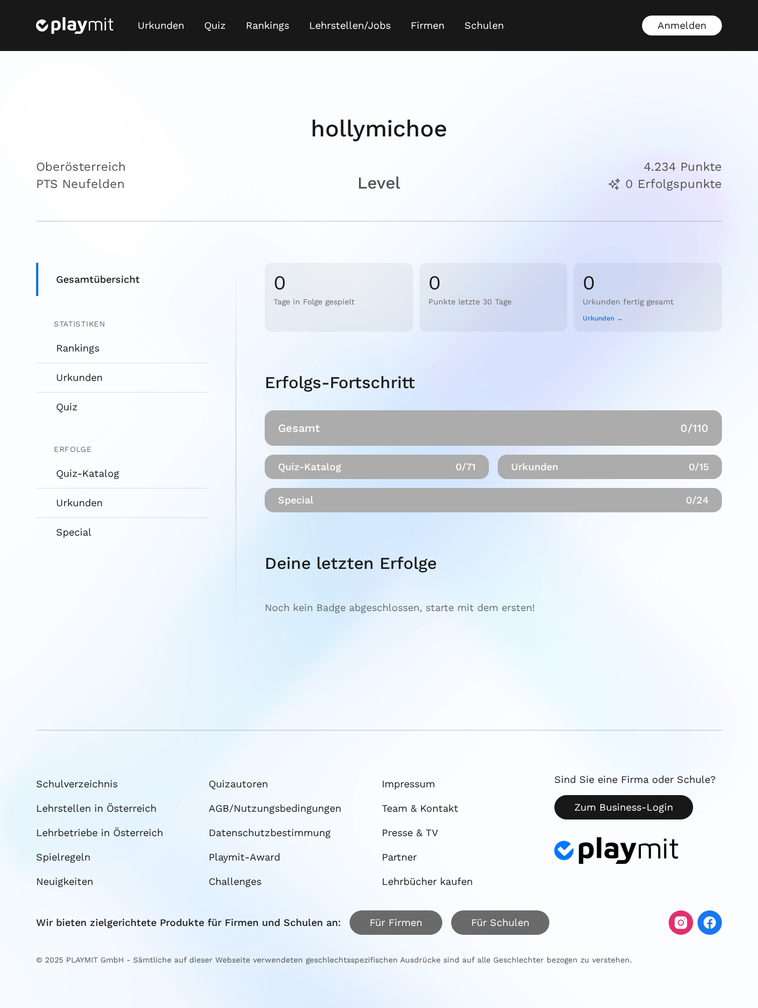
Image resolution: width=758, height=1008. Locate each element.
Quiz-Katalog (87, 473)
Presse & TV (410, 832)
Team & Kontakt (420, 808)
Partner (399, 857)
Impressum (408, 784)
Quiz (215, 25)
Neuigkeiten (64, 881)
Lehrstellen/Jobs (350, 25)
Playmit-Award (244, 857)
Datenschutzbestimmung (270, 832)
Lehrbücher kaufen (427, 881)
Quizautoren (238, 784)
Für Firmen (396, 922)
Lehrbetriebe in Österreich (99, 832)
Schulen (484, 25)
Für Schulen (500, 922)
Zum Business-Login (623, 807)
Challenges (235, 881)
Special (74, 532)
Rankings (267, 25)
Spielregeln (63, 857)
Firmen (427, 25)
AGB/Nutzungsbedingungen (275, 808)
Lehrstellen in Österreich (96, 808)
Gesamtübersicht (98, 279)
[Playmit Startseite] (75, 25)
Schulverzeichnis (77, 784)
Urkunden (161, 25)
